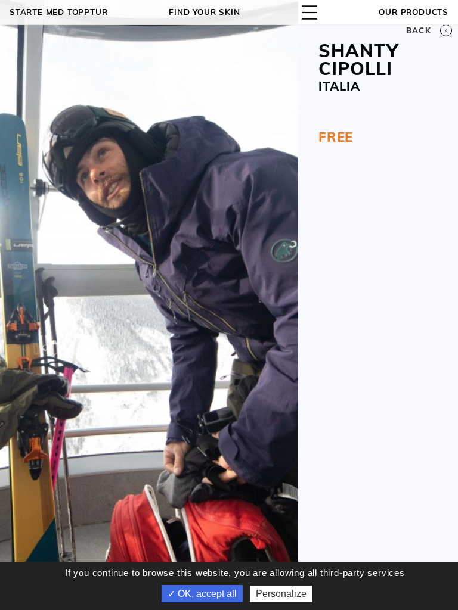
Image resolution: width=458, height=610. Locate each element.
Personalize (281, 594)
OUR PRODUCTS (413, 12)
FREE (335, 137)
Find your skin (204, 12)
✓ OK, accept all (202, 594)
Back (418, 30)
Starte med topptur (58, 12)
